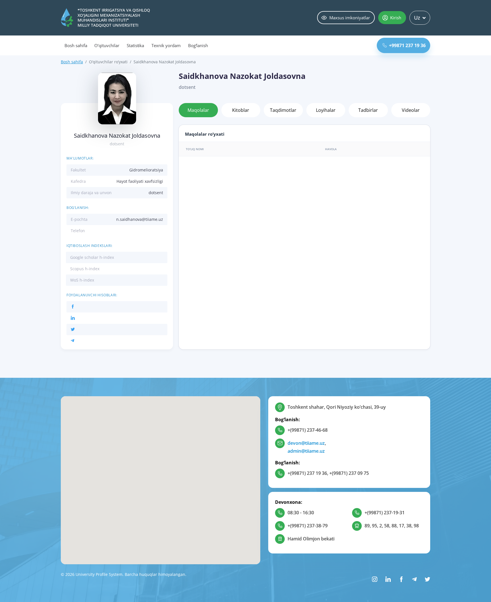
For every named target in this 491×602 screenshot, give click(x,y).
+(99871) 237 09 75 (349, 473)
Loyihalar (326, 110)
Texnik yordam (165, 45)
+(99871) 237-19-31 (385, 512)
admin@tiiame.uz (306, 451)
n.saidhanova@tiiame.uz (139, 219)
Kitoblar (240, 110)
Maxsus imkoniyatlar (349, 17)
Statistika (135, 45)
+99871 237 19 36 (407, 45)
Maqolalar (198, 110)
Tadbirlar (368, 110)
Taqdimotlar (283, 110)
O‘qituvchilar (106, 45)
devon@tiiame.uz (306, 443)
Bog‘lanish (198, 45)
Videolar (411, 110)
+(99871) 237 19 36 (307, 473)
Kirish (395, 17)
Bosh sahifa (76, 45)
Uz (417, 17)
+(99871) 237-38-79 (308, 526)
